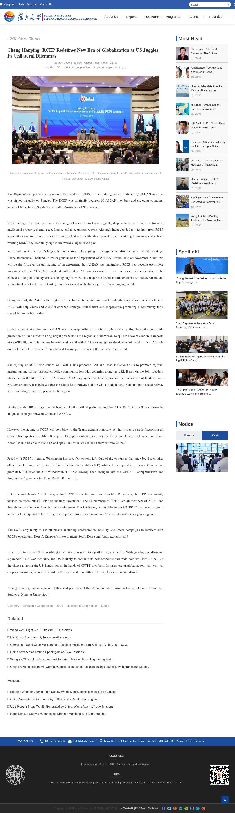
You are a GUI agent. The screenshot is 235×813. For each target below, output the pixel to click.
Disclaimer (153, 808)
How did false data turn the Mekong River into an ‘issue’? (206, 90)
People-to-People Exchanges (109, 67)
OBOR (110, 763)
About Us (111, 17)
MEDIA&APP (127, 808)
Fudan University (28, 4)
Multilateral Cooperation (82, 605)
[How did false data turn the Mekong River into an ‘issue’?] (182, 90)
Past (215, 435)
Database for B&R (93, 763)
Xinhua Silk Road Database (133, 763)
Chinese (34, 38)
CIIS (178, 782)
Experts (132, 17)
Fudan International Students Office (71, 782)
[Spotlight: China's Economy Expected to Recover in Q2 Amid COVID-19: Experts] (182, 201)
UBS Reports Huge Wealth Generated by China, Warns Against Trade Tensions (61, 706)
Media (105, 605)
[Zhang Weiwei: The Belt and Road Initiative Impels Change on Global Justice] (202, 273)
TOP (225, 800)
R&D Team (140, 808)
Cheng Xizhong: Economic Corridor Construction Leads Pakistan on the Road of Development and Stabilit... (80, 666)
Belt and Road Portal (107, 782)
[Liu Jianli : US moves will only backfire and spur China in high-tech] (182, 146)
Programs (173, 17)
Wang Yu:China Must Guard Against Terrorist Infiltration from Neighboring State (61, 659)
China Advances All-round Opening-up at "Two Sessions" (47, 652)
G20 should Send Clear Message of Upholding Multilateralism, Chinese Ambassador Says (69, 644)
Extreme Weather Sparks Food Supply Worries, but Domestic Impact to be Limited (63, 691)
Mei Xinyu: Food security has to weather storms (41, 637)
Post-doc (215, 17)
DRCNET (127, 782)
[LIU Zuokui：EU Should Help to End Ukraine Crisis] (182, 127)
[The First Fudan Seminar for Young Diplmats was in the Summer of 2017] (202, 385)
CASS (151, 782)
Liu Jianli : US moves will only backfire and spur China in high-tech (208, 146)
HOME (11, 38)
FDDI (170, 782)
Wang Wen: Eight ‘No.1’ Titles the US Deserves (41, 630)
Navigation (9, 4)
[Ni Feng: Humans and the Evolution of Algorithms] (182, 109)
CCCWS (140, 782)
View (22, 38)
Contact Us (46, 4)
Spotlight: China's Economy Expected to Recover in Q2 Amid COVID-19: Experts (207, 201)
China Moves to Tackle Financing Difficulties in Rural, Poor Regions (54, 699)
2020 (59, 605)
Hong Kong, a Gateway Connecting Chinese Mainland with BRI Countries (58, 713)
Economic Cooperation (76, 67)
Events (194, 17)
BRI (58, 67)
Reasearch (152, 17)
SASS (161, 782)
